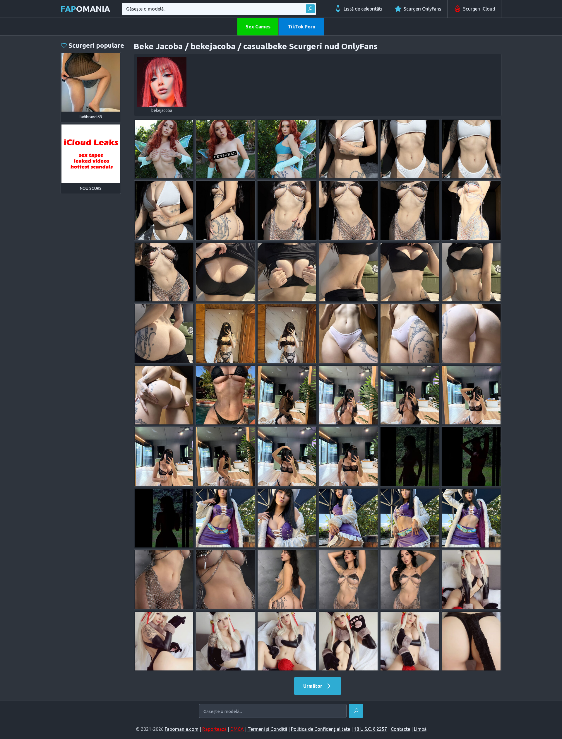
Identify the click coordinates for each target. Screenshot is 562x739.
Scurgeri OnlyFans (422, 8)
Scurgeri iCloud (479, 8)
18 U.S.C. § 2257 (370, 729)
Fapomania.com (181, 729)
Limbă (420, 729)
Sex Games (258, 26)
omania (85, 8)
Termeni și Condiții (267, 729)
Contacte (400, 729)
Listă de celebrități (363, 8)
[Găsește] (310, 8)
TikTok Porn (301, 26)
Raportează (214, 729)
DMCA (237, 729)
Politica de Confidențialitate (320, 729)
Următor (313, 686)
